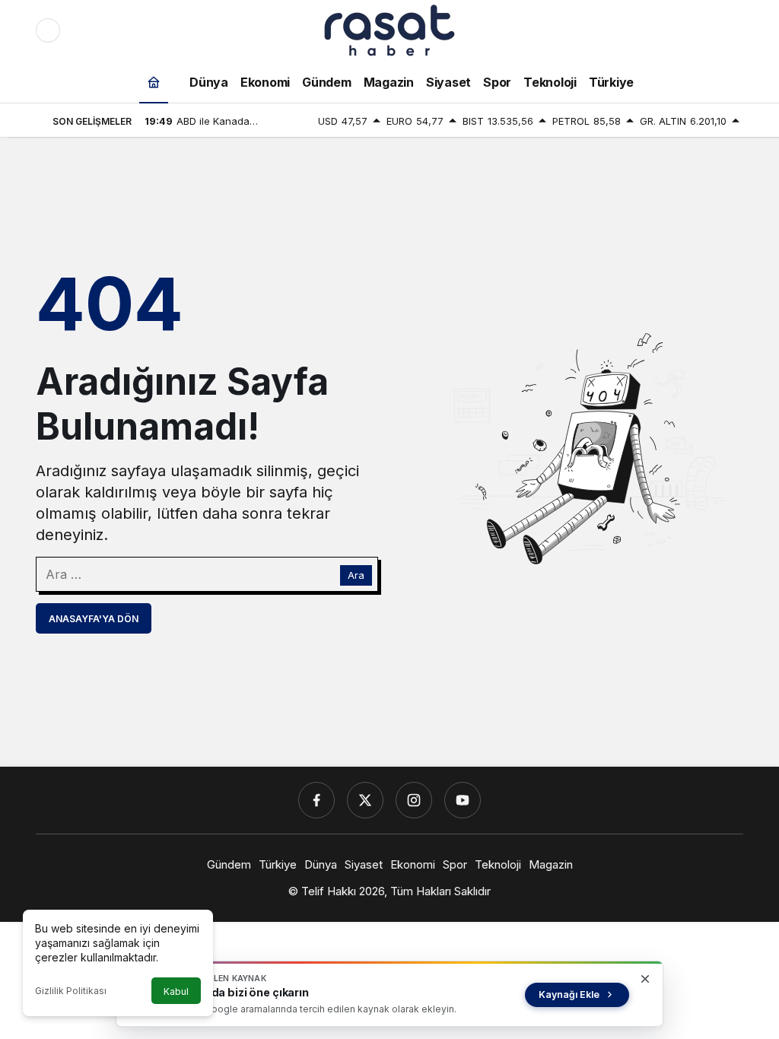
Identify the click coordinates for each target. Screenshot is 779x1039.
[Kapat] (645, 979)
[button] (699, 30)
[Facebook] (316, 800)
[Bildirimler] (731, 30)
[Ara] (667, 30)
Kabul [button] (176, 991)
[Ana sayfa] (154, 81)
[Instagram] (414, 800)
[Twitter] (365, 800)
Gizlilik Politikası (71, 990)
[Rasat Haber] (389, 29)
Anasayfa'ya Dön (93, 618)
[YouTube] (462, 800)
